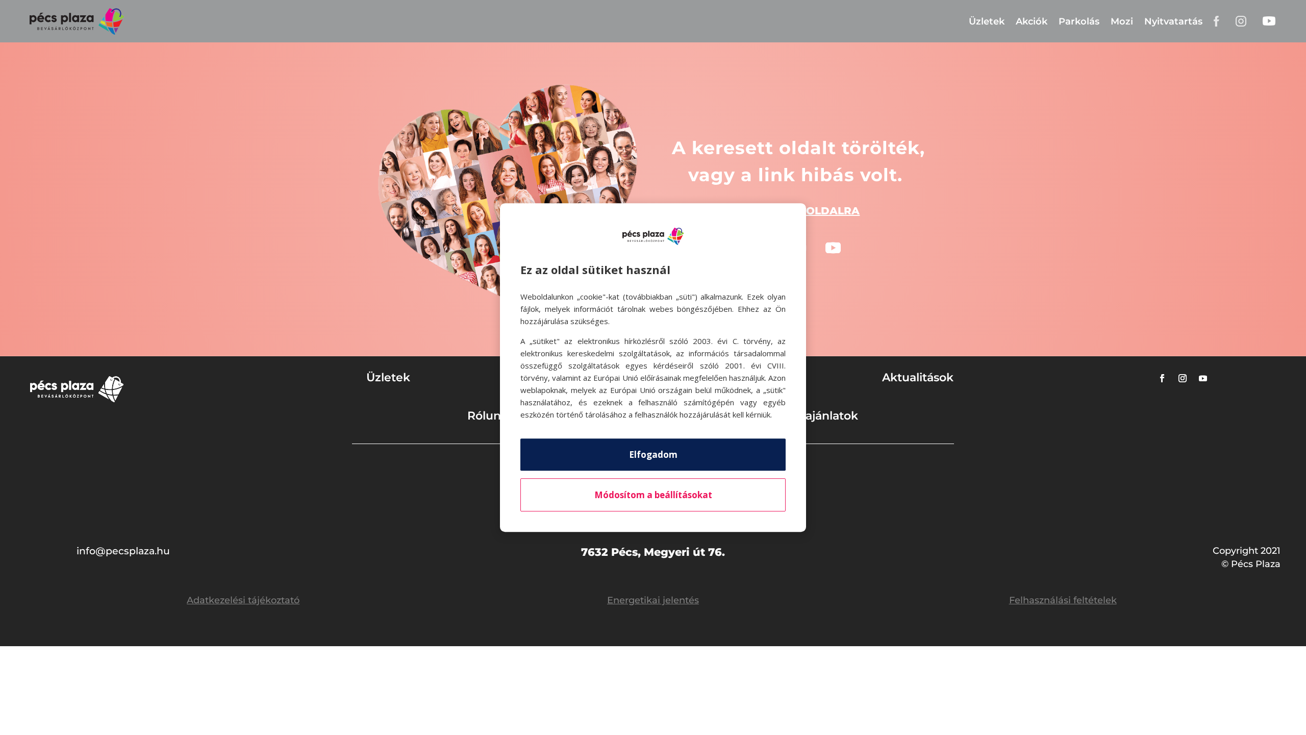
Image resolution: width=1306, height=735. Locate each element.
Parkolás (1079, 21)
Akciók (1031, 21)
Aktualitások (917, 377)
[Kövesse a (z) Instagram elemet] (1182, 378)
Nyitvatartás (1173, 21)
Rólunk (487, 416)
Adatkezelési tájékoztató (243, 600)
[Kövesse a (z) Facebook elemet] (1162, 378)
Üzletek (986, 21)
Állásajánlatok (818, 416)
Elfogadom (653, 454)
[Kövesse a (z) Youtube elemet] (833, 248)
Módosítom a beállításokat (653, 495)
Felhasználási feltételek (1063, 600)
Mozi (1122, 21)
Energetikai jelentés (653, 600)
